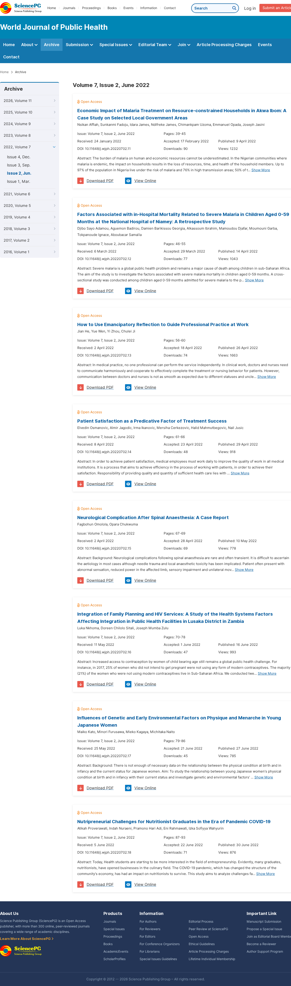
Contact (170, 8)
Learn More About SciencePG (25, 939)
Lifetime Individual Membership (212, 959)
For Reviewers (150, 929)
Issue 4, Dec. (18, 157)
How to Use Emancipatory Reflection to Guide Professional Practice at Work (162, 324)
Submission (78, 44)
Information (148, 8)
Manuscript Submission (264, 921)
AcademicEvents (115, 951)
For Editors (147, 936)
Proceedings (91, 8)
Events (128, 8)
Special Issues (114, 44)
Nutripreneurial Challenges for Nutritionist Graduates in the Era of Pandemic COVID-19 (174, 821)
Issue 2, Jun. (19, 173)
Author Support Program (265, 951)
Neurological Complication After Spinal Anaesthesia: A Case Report (153, 517)
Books (112, 8)
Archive (51, 44)
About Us (9, 913)
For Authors (148, 921)
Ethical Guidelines (202, 944)
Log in (250, 8)
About (27, 44)
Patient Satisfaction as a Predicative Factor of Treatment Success (152, 421)
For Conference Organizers (160, 944)
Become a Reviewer (261, 944)
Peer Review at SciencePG (208, 929)
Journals (69, 8)
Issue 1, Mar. (18, 181)
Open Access (198, 936)
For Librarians (150, 951)
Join (182, 44)
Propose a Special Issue (264, 929)
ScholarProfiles (114, 959)
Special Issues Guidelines (158, 959)
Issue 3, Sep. (18, 165)
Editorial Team (153, 44)
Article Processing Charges (224, 44)
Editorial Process (201, 921)
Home (51, 8)
